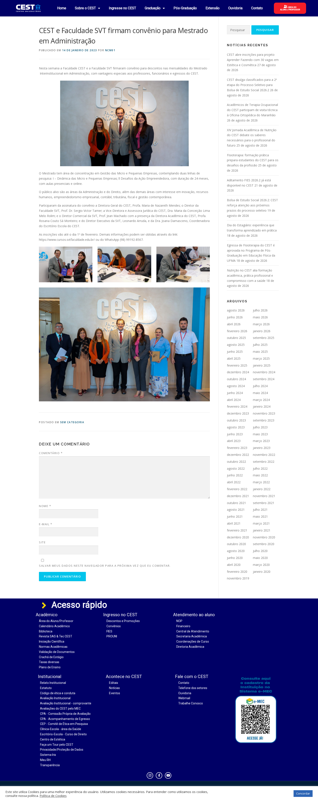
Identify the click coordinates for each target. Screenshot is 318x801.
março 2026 (261, 324)
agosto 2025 (236, 345)
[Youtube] (168, 775)
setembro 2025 (263, 338)
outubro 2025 (236, 338)
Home (61, 8)
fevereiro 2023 (237, 448)
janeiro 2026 (261, 331)
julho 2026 (260, 310)
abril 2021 (234, 523)
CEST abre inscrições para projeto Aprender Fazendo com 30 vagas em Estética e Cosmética (253, 60)
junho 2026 (235, 317)
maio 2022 (260, 475)
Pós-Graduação (185, 8)
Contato (257, 8)
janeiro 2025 (261, 365)
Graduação (153, 8)
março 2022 (261, 482)
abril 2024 (234, 400)
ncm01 (110, 50)
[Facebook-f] (159, 775)
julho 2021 (260, 509)
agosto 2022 (236, 468)
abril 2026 (234, 324)
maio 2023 (260, 434)
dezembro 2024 (238, 372)
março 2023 (261, 441)
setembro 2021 (263, 503)
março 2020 (261, 565)
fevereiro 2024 (237, 406)
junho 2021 (235, 516)
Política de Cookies (53, 796)
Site (42, 542)
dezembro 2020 (238, 537)
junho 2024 (235, 393)
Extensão (213, 8)
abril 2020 (234, 565)
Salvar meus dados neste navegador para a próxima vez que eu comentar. (105, 566)
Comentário (51, 453)
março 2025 (261, 358)
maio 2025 (260, 351)
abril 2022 (234, 482)
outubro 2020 (236, 544)
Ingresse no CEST (122, 8)
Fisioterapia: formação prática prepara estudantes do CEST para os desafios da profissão (252, 160)
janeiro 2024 (261, 406)
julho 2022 (260, 468)
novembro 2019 (238, 578)
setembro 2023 (263, 420)
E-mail (45, 524)
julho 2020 (260, 551)
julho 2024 (260, 386)
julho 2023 (260, 427)
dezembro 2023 (238, 413)
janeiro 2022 (261, 489)
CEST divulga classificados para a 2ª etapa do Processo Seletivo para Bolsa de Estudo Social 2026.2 (252, 85)
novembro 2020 (264, 537)
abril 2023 (234, 441)
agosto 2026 (236, 310)
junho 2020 (235, 558)
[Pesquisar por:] (238, 30)
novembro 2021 (264, 496)
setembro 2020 (263, 544)
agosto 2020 (236, 551)
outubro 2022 (236, 462)
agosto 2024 (236, 386)
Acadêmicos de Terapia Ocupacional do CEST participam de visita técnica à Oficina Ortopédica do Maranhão (252, 110)
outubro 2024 (236, 379)
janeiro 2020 (261, 572)
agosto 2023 (236, 427)
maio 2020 (260, 558)
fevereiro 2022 (237, 489)
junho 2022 (235, 475)
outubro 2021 (236, 503)
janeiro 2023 (261, 448)
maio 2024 (260, 393)
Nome (45, 506)
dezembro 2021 (238, 496)
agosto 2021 (236, 509)
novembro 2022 (264, 455)
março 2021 (261, 523)
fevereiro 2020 (237, 572)
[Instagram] (150, 775)
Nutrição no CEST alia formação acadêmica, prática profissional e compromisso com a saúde (250, 275)
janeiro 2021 (261, 530)
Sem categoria (72, 422)
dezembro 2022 (238, 455)
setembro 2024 (263, 379)
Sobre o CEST (85, 8)
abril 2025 (234, 358)
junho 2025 (235, 351)
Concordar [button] (303, 793)
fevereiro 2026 (237, 331)
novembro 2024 (264, 372)
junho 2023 (235, 434)
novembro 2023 (264, 413)
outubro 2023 (236, 420)
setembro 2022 (263, 462)
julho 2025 (260, 345)
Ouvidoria (235, 8)
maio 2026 (260, 317)
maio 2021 (260, 516)
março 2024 (261, 400)
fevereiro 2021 (237, 530)
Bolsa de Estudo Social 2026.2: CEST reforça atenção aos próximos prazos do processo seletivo (252, 205)
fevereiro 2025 (237, 365)
